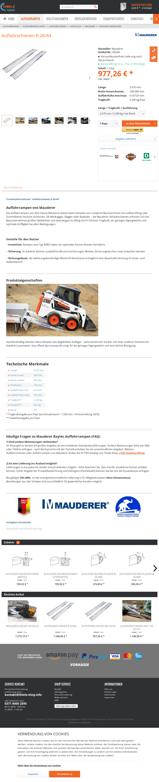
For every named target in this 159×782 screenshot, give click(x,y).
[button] (132, 130)
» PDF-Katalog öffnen (131, 453)
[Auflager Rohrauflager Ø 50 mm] (136, 559)
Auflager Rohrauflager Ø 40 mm (98, 575)
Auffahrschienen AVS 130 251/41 (136, 627)
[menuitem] (79, 7)
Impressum (109, 697)
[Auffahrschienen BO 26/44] (98, 611)
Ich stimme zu (64, 774)
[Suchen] (95, 6)
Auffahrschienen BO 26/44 (99, 626)
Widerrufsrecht (61, 697)
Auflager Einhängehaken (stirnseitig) (60, 575)
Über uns (108, 689)
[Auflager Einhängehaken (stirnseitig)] (60, 559)
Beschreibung (13, 187)
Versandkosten (72, 719)
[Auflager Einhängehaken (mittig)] (22, 559)
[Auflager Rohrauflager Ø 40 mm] (98, 559)
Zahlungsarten (61, 692)
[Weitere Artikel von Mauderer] (146, 38)
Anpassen (33, 774)
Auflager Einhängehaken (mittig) (22, 575)
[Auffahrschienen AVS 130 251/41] (136, 611)
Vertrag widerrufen (66, 705)
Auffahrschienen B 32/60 (60, 626)
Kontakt (58, 689)
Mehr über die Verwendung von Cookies (39, 765)
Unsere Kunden (108, 148)
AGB (56, 700)
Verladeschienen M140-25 (22, 626)
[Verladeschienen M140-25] (22, 611)
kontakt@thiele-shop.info (23, 695)
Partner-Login (110, 692)
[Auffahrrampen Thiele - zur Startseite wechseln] (7, 7)
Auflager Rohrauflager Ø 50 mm (137, 575)
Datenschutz (109, 694)
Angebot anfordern (126, 138)
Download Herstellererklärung (24, 528)
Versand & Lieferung (63, 694)
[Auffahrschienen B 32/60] (60, 611)
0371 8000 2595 (16, 704)
